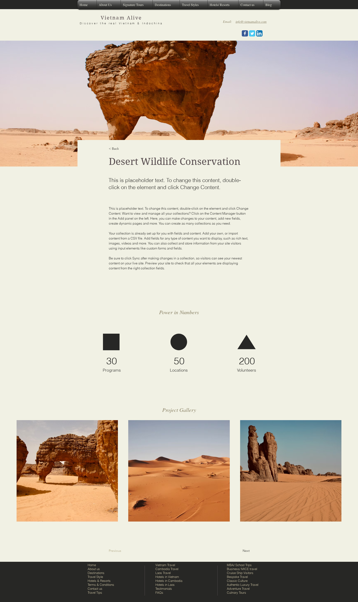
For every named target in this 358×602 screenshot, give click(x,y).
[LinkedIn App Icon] (259, 33)
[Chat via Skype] (233, 33)
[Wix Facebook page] (245, 33)
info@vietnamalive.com (251, 21)
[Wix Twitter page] (252, 33)
